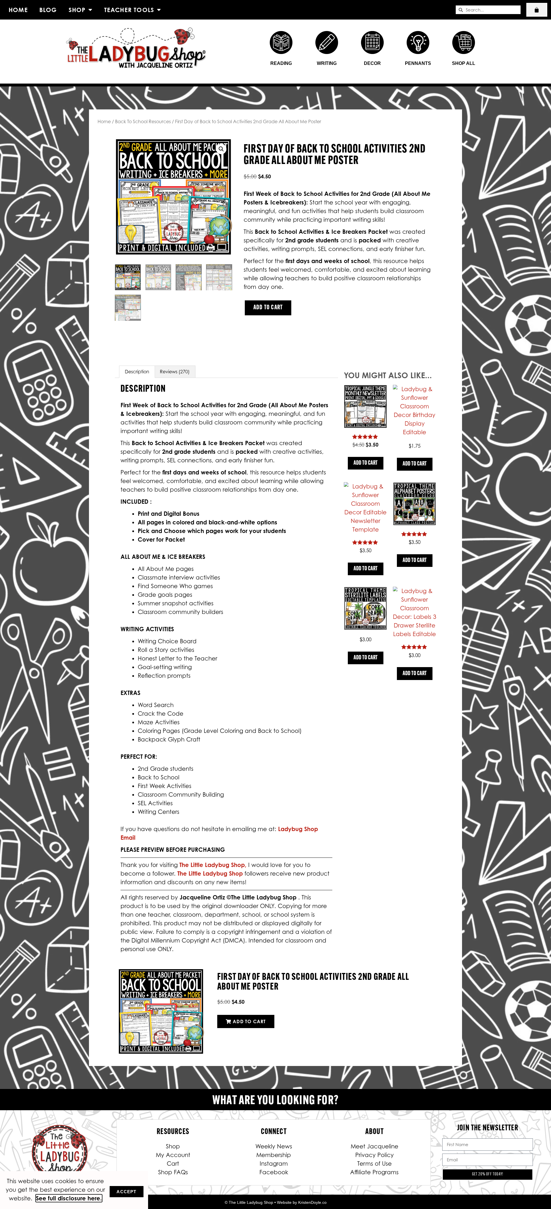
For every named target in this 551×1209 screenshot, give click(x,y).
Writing (327, 63)
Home (18, 9)
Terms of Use (374, 1163)
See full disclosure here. (69, 1198)
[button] (221, 149)
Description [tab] (137, 371)
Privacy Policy (374, 1155)
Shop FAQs (173, 1172)
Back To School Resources (143, 121)
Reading (281, 63)
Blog (48, 9)
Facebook (273, 1172)
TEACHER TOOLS (129, 9)
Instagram (274, 1163)
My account (173, 1155)
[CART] (536, 10)
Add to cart (268, 307)
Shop (77, 9)
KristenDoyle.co (312, 1202)
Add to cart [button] (366, 463)
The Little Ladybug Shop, (213, 864)
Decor (372, 63)
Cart (173, 1163)
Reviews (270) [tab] (175, 371)
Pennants (418, 63)
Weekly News (273, 1146)
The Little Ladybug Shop (211, 873)
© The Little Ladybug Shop (249, 1202)
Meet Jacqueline (374, 1146)
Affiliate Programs (374, 1172)
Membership (273, 1155)
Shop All (463, 63)
